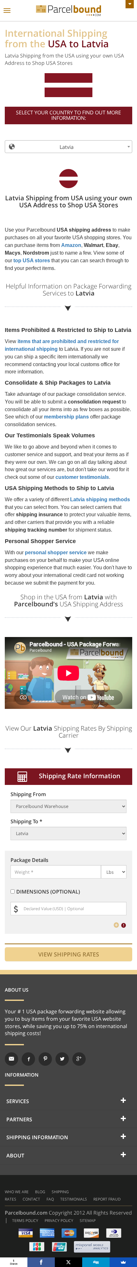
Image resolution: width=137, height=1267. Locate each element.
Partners (19, 1119)
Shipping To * (26, 821)
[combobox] (68, 146)
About (15, 1155)
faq (50, 1199)
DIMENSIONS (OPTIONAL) (48, 891)
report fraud (107, 1199)
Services (17, 1101)
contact (31, 1199)
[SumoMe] (123, 1262)
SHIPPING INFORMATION (37, 1137)
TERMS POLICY (25, 1220)
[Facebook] (41, 1262)
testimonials (73, 1199)
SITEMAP (88, 1220)
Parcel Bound (68, 11)
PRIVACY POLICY (59, 1220)
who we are (17, 1191)
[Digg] (96, 1262)
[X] (68, 1262)
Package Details (29, 860)
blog (40, 1191)
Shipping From (28, 794)
